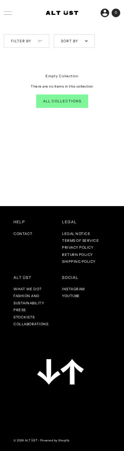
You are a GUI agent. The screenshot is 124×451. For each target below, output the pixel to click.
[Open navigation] (8, 13)
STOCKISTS (24, 317)
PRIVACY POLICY (77, 247)
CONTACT (23, 234)
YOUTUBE (71, 296)
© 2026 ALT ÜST (25, 440)
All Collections (62, 101)
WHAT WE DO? (27, 289)
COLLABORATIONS (30, 324)
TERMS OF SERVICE (80, 240)
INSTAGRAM (73, 289)
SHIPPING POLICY (79, 261)
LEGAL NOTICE (76, 234)
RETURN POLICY (77, 254)
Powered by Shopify (55, 440)
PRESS (19, 310)
